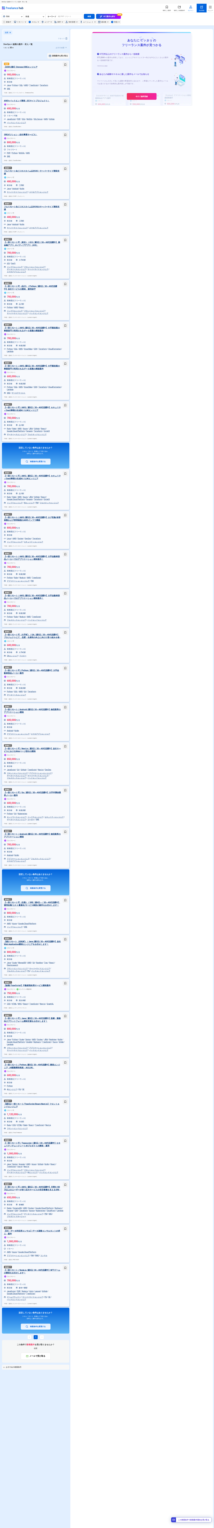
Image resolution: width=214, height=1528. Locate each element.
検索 (89, 16)
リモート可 (10, 177)
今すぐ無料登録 (142, 96)
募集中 (8, 22)
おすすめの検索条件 (13, 1367)
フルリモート (11, 70)
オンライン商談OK (25, 989)
